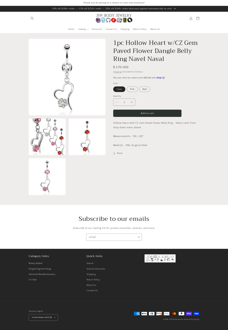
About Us (91, 285)
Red (145, 89)
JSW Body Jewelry (176, 319)
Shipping (117, 72)
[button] (32, 18)
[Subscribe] (138, 237)
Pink (132, 89)
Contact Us (92, 290)
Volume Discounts (96, 269)
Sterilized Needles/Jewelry (42, 274)
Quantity (117, 96)
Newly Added (35, 263)
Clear (119, 89)
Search (90, 263)
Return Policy (93, 280)
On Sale (33, 280)
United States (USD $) (42, 317)
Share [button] (120, 153)
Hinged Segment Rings (40, 269)
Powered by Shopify (191, 319)
